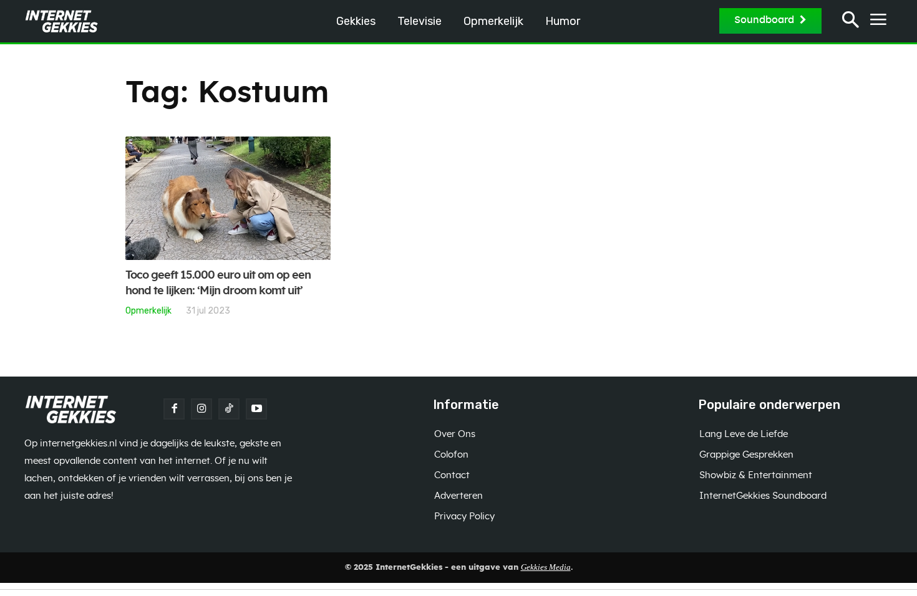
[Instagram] (201, 409)
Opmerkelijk (148, 310)
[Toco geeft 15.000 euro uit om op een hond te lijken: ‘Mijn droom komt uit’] (228, 198)
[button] (851, 21)
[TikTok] (229, 409)
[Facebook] (174, 409)
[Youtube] (256, 409)
